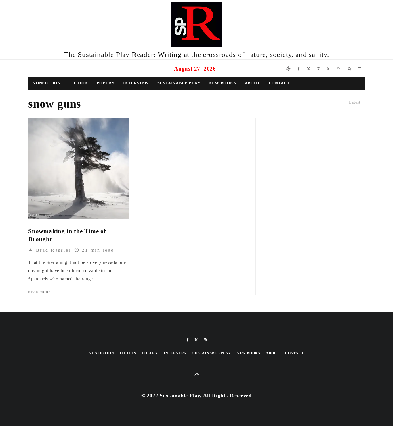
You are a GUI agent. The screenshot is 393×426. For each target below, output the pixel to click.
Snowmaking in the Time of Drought (67, 235)
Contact (279, 83)
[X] (308, 68)
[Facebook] (298, 68)
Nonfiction (47, 83)
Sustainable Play (179, 83)
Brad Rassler (52, 250)
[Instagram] (318, 68)
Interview (135, 83)
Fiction (78, 83)
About (252, 83)
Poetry (106, 83)
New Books (222, 83)
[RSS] (328, 68)
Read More (39, 292)
